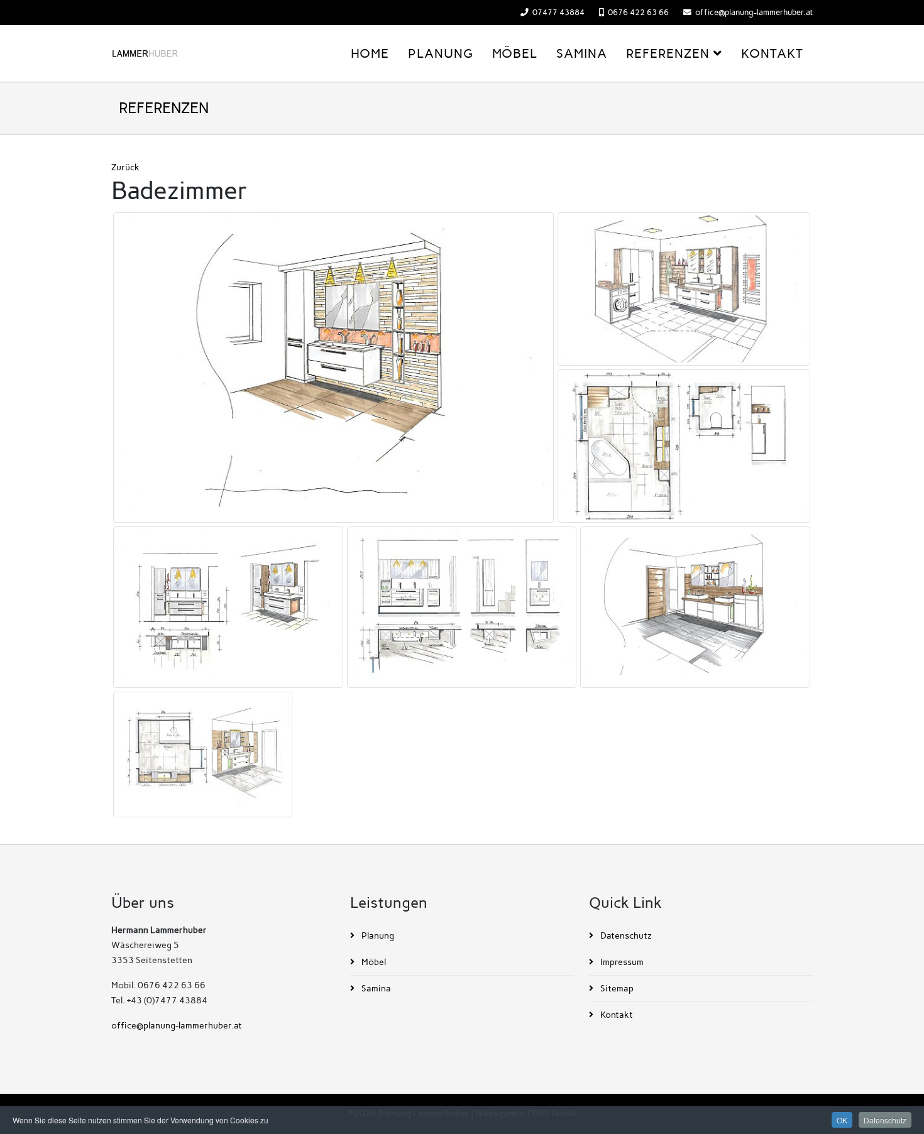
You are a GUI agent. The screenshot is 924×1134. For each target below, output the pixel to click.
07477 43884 (558, 12)
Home (370, 53)
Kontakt (772, 53)
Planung (440, 53)
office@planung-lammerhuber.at (754, 12)
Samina (581, 53)
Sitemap (616, 988)
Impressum (621, 962)
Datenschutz (625, 935)
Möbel (514, 53)
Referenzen (668, 53)
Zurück (125, 167)
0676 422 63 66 (638, 12)
